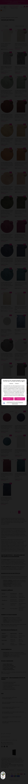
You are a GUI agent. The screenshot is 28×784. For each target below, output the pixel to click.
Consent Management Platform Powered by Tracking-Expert (15, 403)
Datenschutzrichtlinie (11, 401)
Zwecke (11, 383)
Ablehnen (8, 398)
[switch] (3, 778)
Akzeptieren (19, 398)
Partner (17, 383)
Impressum (18, 401)
